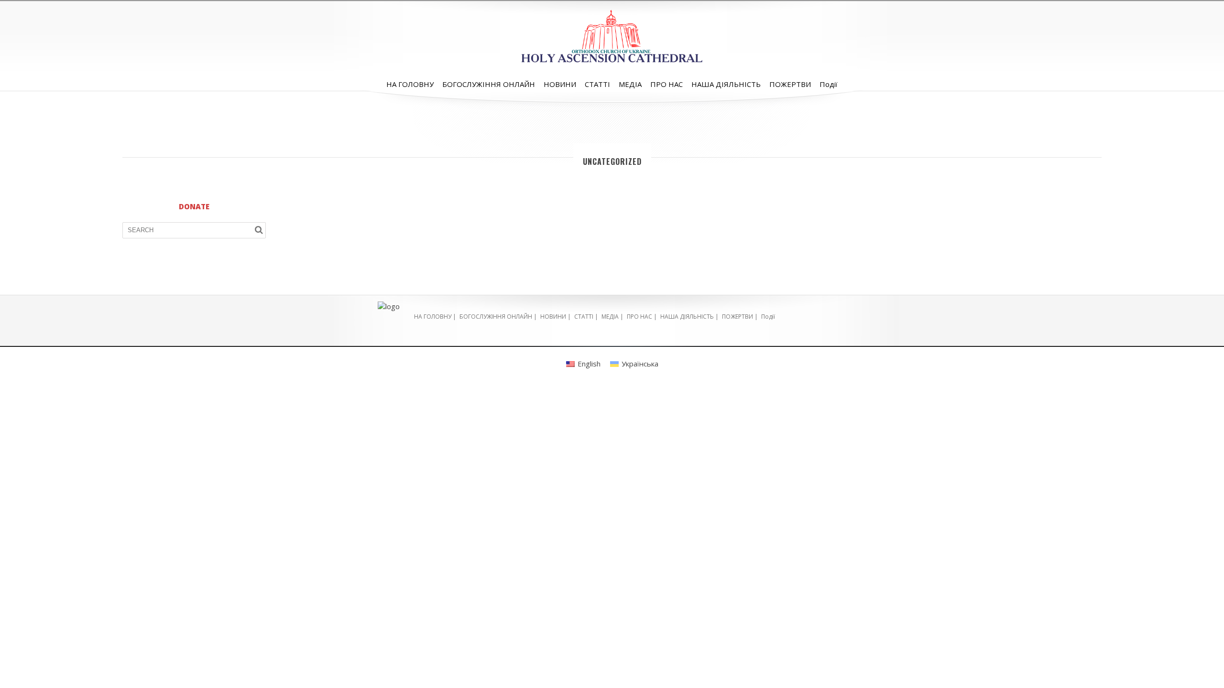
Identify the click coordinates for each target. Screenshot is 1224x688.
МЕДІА (630, 84)
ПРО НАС (666, 84)
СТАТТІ (597, 84)
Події (829, 84)
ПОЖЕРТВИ (790, 84)
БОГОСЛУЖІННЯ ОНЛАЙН (488, 84)
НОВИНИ (560, 84)
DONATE (194, 206)
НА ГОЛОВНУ (410, 84)
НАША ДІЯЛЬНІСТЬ (726, 84)
